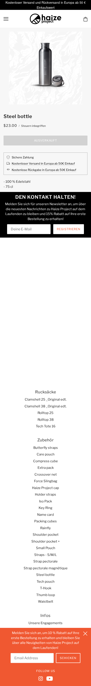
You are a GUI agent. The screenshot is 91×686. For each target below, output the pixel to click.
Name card (45, 515)
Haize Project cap (45, 488)
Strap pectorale (45, 561)
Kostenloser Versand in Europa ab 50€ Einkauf (43, 163)
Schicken (68, 658)
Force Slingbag (45, 481)
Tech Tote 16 (45, 426)
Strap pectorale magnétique (46, 568)
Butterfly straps (45, 448)
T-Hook (45, 588)
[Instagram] (41, 678)
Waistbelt (45, 602)
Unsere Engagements (45, 623)
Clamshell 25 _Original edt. (45, 399)
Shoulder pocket (46, 535)
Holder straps (45, 494)
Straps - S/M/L (45, 555)
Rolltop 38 (46, 420)
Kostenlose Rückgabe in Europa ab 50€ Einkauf (44, 170)
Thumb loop (45, 595)
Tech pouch (46, 582)
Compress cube (45, 461)
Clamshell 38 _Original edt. (45, 406)
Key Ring (45, 508)
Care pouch (46, 454)
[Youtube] (49, 678)
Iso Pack (45, 501)
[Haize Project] (45, 18)
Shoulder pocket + (45, 541)
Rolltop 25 (45, 413)
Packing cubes (45, 521)
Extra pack (46, 468)
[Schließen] (85, 632)
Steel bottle (45, 575)
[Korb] (85, 19)
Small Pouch (45, 548)
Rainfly (45, 528)
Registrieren (68, 229)
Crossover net (45, 474)
